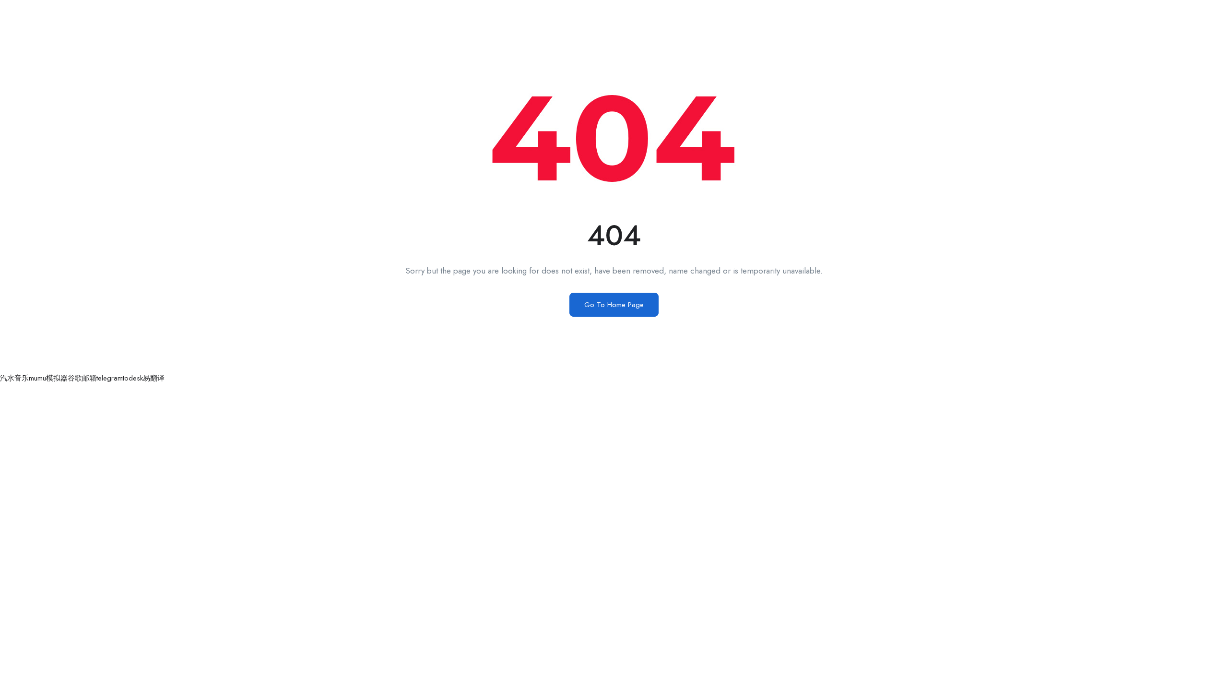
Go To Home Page (614, 304)
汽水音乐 (14, 378)
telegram (109, 378)
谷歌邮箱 (82, 378)
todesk (133, 378)
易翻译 (154, 378)
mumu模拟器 (48, 378)
